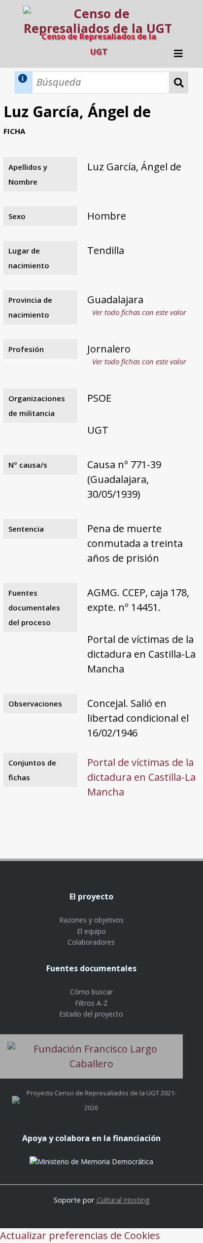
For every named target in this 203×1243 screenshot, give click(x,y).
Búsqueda (178, 82)
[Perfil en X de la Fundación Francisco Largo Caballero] (15, 1092)
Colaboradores (91, 942)
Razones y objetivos (91, 919)
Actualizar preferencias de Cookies (80, 1235)
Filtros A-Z (91, 1003)
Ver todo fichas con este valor (139, 312)
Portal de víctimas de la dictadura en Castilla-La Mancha (141, 777)
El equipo (91, 931)
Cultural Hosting (123, 1200)
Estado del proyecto (91, 1014)
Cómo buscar (91, 991)
